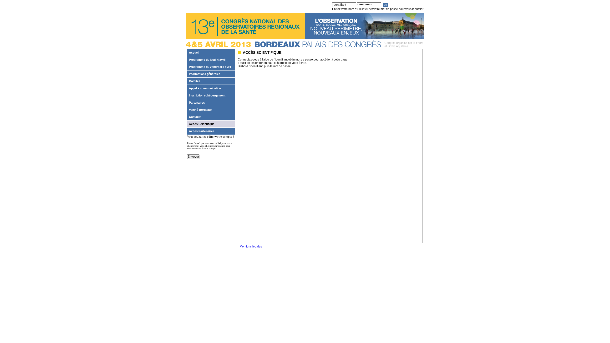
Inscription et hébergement (207, 95)
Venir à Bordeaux (200, 109)
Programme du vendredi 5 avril (210, 66)
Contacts (195, 116)
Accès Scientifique (201, 124)
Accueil (194, 52)
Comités (194, 81)
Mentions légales (251, 246)
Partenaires (197, 102)
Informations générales (204, 74)
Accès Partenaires (201, 131)
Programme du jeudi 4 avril (207, 59)
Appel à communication (205, 88)
